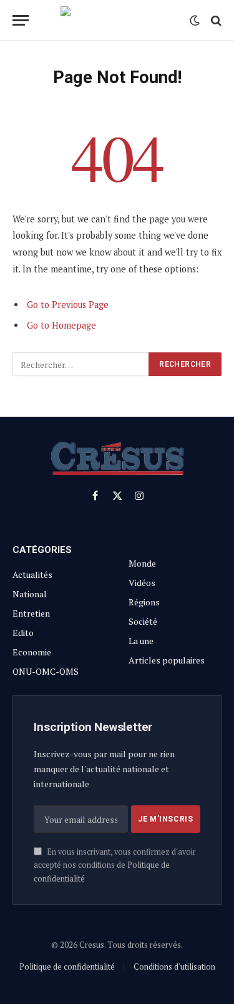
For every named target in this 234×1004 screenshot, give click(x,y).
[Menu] (20, 20)
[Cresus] (117, 20)
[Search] (215, 20)
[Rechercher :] (81, 364)
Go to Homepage (61, 325)
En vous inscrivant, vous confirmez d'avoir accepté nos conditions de (115, 865)
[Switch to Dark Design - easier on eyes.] (195, 20)
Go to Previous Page (68, 305)
